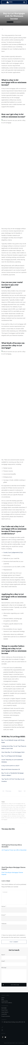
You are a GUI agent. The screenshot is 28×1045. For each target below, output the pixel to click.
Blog (3, 999)
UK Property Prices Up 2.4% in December (12, 846)
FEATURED (4, 1008)
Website (3, 923)
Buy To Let (10, 21)
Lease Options (4, 1012)
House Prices (4, 1010)
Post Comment (14, 941)
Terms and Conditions (7, 1002)
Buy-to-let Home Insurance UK (11, 769)
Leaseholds (4, 1014)
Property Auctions (5, 1016)
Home (3, 997)
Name (3, 906)
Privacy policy (5, 1001)
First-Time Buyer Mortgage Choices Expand (13, 868)
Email (3, 915)
